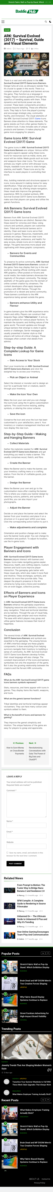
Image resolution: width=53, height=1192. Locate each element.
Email (10, 832)
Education (16, 1091)
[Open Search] (46, 22)
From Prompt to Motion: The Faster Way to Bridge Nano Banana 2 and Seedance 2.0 (31, 888)
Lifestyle (23, 987)
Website (10, 842)
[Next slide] (50, 2)
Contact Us (46, 1179)
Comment (11, 790)
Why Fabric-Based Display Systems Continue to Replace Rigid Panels (33, 1000)
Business (23, 971)
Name (10, 821)
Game (7, 30)
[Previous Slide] (46, 2)
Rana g (21, 895)
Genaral (23, 1020)
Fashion (4, 1062)
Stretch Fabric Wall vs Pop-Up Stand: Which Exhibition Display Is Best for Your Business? (25, 2)
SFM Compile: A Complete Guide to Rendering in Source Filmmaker (31, 903)
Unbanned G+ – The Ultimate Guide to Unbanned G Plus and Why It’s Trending (32, 919)
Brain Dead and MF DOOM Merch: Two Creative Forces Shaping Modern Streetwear (35, 983)
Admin (9, 48)
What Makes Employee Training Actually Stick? (31, 1094)
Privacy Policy (39, 1183)
